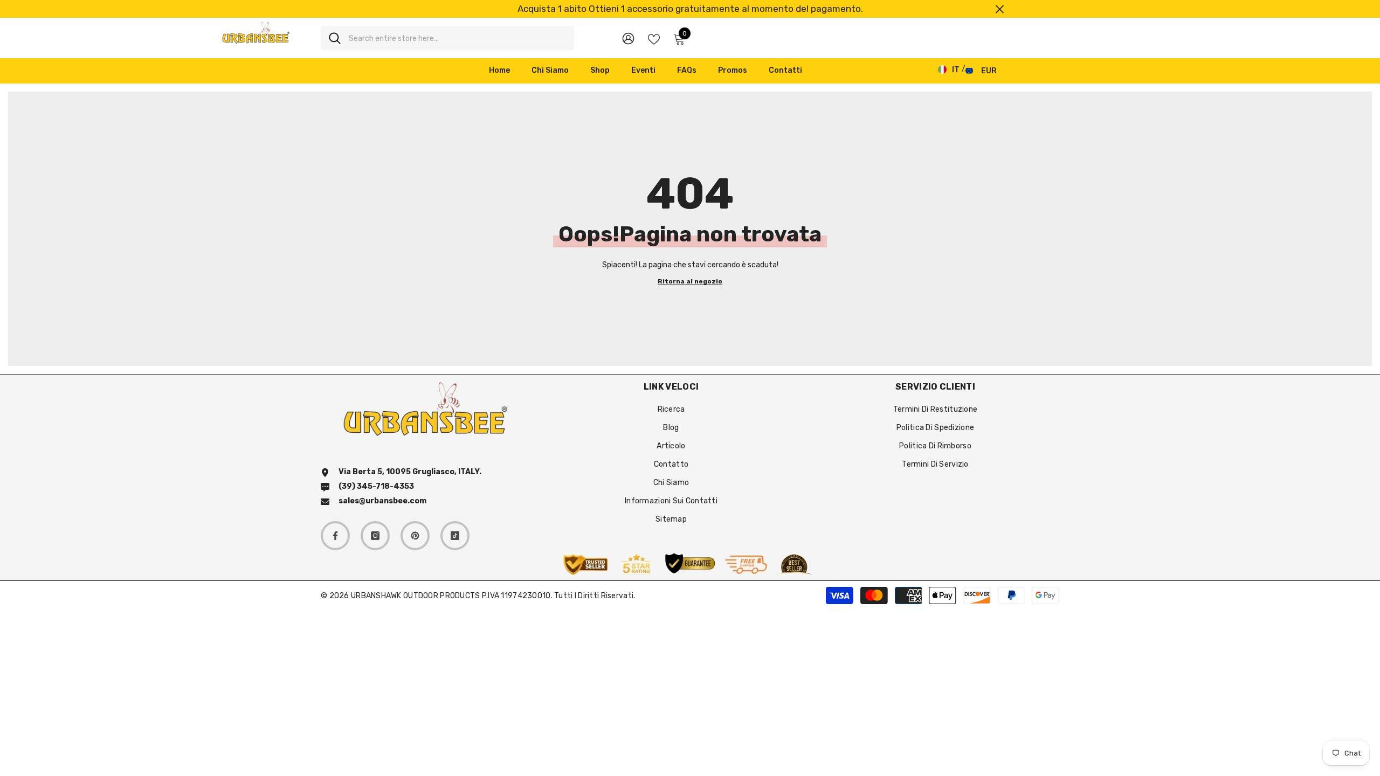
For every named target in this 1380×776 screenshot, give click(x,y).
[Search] (447, 38)
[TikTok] (455, 535)
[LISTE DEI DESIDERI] (654, 38)
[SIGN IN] (628, 38)
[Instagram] (375, 535)
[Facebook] (335, 535)
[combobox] (457, 38)
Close (999, 9)
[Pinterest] (415, 535)
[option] (690, 9)
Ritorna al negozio (690, 281)
